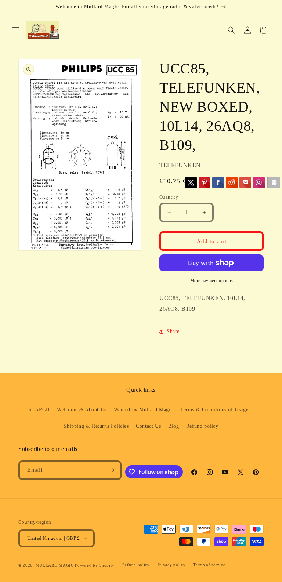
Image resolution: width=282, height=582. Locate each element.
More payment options (211, 280)
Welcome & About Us (81, 409)
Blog (173, 426)
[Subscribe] (112, 470)
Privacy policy (172, 565)
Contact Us (148, 426)
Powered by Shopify (95, 565)
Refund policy (202, 426)
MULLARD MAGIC (55, 565)
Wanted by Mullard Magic (143, 409)
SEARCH (39, 409)
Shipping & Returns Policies (96, 426)
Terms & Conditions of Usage (214, 409)
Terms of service (209, 565)
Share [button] (173, 331)
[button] (15, 30)
